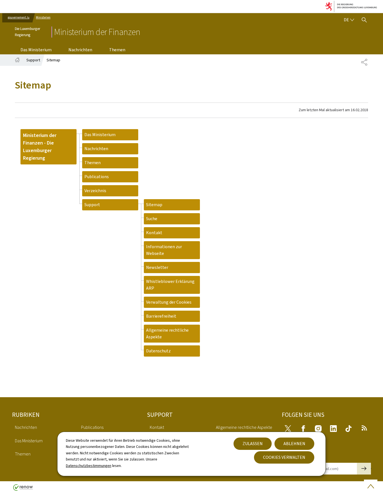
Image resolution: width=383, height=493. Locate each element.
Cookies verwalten (284, 457)
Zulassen (253, 444)
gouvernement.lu (18, 17)
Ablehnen (294, 444)
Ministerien (43, 17)
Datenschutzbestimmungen (88, 465)
